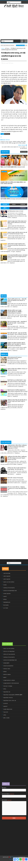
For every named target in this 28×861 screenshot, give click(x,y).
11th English (6, 576)
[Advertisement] (14, 24)
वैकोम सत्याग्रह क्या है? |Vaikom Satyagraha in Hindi (15, 358)
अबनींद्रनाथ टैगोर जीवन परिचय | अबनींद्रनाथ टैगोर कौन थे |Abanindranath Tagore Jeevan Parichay (17, 458)
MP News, (11, 63)
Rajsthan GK (6, 691)
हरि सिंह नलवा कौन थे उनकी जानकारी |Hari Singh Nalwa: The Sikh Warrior (17, 468)
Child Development (14, 45)
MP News (7, 48)
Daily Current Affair (8, 582)
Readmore (14, 217)
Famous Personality (9, 587)
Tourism (5, 712)
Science (5, 703)
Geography (6, 663)
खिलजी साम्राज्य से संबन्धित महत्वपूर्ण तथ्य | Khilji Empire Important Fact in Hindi (17, 390)
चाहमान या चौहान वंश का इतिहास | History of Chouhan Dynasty (17, 369)
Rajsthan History (8, 697)
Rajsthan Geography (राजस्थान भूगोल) (12, 694)
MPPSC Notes (7, 674)
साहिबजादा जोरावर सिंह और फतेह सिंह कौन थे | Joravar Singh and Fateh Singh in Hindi (17, 401)
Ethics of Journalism (9, 654)
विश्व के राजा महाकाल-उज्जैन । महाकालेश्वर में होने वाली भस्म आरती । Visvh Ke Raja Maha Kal (17, 323)
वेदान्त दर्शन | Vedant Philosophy (15, 478)
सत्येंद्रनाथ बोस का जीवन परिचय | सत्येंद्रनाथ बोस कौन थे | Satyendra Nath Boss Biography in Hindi (17, 447)
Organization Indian (9, 680)
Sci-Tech (5, 608)
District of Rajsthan (9, 651)
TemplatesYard (14, 857)
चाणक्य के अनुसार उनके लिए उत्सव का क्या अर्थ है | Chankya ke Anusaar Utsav (17, 233)
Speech (5, 706)
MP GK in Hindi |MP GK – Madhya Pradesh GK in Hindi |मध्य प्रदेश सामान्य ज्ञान (17, 488)
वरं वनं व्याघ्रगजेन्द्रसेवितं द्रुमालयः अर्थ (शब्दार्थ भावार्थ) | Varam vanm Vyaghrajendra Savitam (17, 256)
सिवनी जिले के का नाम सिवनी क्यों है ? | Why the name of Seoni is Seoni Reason (17, 380)
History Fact (6, 668)
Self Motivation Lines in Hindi (15, 211)
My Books (6, 605)
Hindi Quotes (7, 593)
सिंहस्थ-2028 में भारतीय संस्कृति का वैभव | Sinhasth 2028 (13, 167)
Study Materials (7, 709)
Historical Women (8, 665)
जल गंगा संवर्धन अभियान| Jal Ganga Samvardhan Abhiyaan (14, 198)
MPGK (5, 599)
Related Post (5, 152)
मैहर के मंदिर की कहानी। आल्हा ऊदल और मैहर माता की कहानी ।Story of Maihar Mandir (17, 333)
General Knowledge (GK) (10, 590)
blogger (5, 204)
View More (24, 151)
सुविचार (5, 208)
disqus (14, 204)
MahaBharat (6, 602)
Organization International (11, 683)
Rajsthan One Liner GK (9, 700)
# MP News (7, 134)
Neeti (4, 677)
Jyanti (5, 596)
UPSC (4, 715)
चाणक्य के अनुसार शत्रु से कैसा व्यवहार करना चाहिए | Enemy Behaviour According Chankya (17, 222)
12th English (6, 579)
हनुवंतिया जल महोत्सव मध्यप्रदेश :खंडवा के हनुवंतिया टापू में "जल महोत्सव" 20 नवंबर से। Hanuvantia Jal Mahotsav (17, 344)
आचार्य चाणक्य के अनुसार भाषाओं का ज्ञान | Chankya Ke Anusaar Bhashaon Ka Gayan (17, 245)
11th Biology (6, 573)
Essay (5, 584)
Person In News (7, 686)
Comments (23, 208)
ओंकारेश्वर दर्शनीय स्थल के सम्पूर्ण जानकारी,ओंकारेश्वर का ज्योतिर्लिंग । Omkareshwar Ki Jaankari (15, 312)
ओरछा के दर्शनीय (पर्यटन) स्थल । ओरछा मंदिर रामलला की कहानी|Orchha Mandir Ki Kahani (17, 300)
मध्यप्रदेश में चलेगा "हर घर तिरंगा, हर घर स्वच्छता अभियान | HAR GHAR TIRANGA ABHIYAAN (13, 183)
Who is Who (6, 717)
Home (2, 48)
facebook (22, 204)
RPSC (4, 689)
